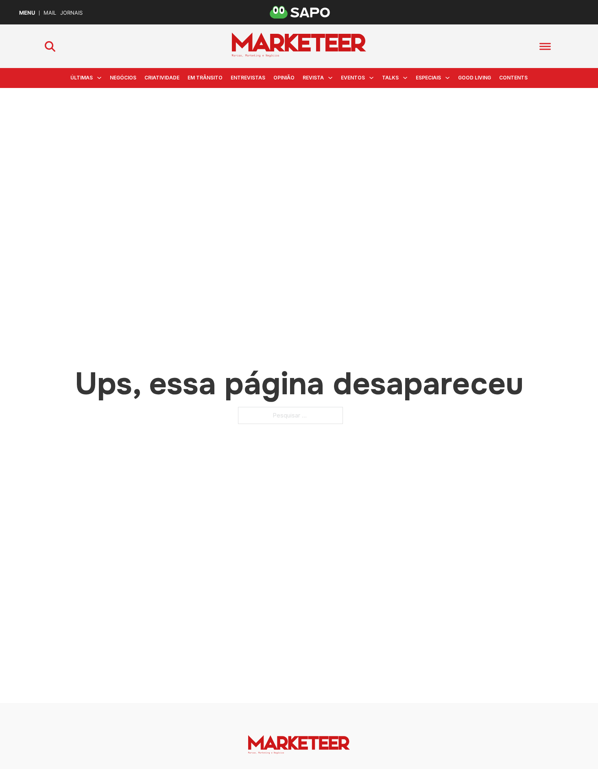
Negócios (123, 78)
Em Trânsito (205, 78)
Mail (50, 12)
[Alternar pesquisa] (50, 46)
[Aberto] (545, 46)
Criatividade (161, 78)
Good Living (474, 78)
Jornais (71, 12)
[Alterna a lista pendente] (99, 77)
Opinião (284, 78)
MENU (27, 12)
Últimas (81, 78)
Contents (513, 78)
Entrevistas (248, 78)
